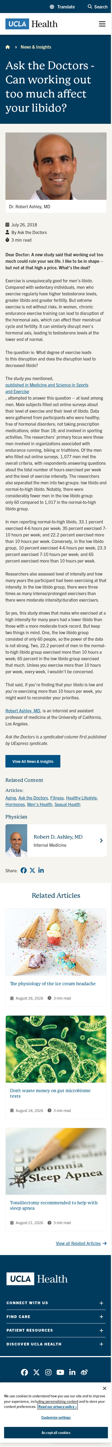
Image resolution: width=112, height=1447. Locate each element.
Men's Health (39, 804)
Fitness (57, 797)
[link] (23, 870)
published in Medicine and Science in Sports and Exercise (46, 388)
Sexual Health (67, 804)
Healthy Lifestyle (81, 797)
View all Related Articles (78, 1243)
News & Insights (36, 46)
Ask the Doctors (33, 797)
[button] (62, 6)
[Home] (7, 46)
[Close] (105, 1388)
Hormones (15, 804)
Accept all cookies (56, 1432)
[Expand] (101, 1303)
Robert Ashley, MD (22, 710)
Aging (10, 797)
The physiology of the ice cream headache (53, 983)
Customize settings (56, 1417)
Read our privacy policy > (57, 1406)
